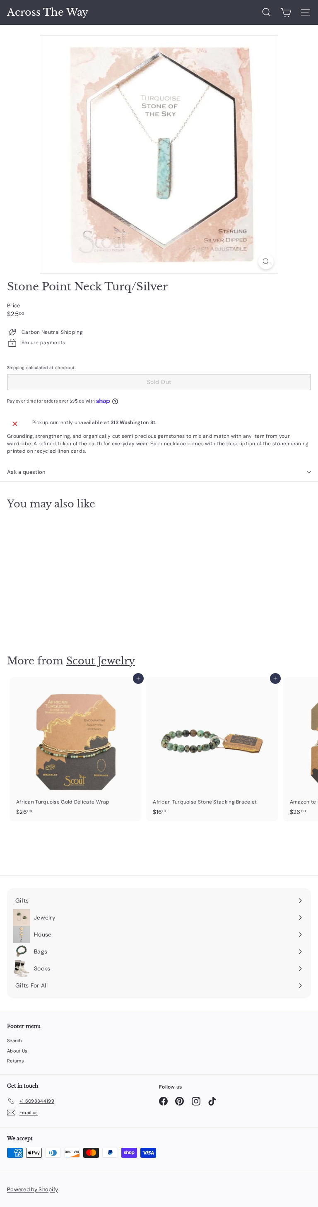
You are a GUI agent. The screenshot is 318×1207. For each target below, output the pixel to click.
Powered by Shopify (32, 1189)
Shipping (15, 367)
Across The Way (47, 12)
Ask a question (26, 472)
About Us (17, 1051)
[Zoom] (266, 261)
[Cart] (286, 12)
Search (14, 1040)
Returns (15, 1061)
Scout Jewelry (100, 661)
